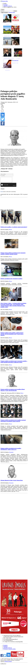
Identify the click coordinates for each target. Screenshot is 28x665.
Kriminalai (11, 452)
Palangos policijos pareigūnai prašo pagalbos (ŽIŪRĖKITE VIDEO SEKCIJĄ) (11, 449)
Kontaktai (5, 4)
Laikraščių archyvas (7, 5)
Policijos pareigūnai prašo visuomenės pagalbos (11, 278)
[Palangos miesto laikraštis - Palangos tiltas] (4, 1)
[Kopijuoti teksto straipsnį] (2, 108)
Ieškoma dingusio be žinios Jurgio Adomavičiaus (12, 480)
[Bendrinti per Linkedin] (3, 116)
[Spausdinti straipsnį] (2, 112)
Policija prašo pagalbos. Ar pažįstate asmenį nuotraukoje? (14, 227)
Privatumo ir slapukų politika (9, 649)
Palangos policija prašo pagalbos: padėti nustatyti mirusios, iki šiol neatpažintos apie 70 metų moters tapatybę (12, 334)
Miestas (10, 229)
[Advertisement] (14, 79)
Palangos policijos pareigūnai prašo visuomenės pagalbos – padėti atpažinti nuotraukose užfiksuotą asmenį (14, 361)
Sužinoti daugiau (8, 661)
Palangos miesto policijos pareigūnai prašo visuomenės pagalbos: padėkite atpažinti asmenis (13, 253)
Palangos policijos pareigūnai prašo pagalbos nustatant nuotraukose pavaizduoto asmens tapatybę (13, 420)
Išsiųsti (2, 188)
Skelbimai (5, 646)
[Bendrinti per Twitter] (3, 120)
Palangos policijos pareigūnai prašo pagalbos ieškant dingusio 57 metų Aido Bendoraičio (13, 390)
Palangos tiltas (12, 12)
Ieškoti (15, 11)
